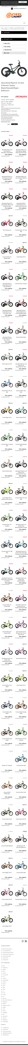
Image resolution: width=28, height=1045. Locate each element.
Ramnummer (5, 959)
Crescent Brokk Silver (21, 337)
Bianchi (4, 969)
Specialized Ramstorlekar (8, 952)
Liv (3, 996)
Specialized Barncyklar (19, 27)
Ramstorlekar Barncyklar (8, 954)
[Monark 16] (7, 758)
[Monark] (11, 376)
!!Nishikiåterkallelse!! (7, 1033)
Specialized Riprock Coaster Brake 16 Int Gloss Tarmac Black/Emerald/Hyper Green (7, 340)
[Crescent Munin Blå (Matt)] (7, 704)
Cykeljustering (6, 1027)
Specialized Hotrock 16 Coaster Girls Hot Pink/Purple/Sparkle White (21, 606)
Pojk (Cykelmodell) (5, 115)
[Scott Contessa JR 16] (7, 356)
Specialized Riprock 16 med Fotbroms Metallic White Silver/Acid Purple (21, 151)
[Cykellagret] (14, 15)
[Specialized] (11, 135)
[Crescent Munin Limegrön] (21, 276)
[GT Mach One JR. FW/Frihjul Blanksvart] (21, 838)
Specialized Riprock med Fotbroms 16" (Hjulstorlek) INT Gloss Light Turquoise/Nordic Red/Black (21, 366)
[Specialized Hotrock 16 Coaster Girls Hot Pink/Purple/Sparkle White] (21, 597)
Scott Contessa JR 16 (7, 363)
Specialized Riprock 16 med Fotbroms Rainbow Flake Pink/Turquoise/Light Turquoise (21, 179)
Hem (2, 27)
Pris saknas (8, 154)
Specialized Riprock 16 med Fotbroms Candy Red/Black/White (7, 178)
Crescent (4, 978)
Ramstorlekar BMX (7, 956)
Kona (4, 992)
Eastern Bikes (5, 980)
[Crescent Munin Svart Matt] (21, 383)
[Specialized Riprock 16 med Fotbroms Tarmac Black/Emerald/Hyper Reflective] (14, 68)
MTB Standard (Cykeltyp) (7, 117)
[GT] (25, 831)
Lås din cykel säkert (7, 1031)
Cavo (4, 976)
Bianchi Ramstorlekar (7, 949)
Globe (4, 989)
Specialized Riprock (5, 29)
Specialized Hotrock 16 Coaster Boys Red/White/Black (21, 579)
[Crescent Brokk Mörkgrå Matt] (21, 436)
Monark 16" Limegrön (7, 765)
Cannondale (5, 974)
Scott (4, 1009)
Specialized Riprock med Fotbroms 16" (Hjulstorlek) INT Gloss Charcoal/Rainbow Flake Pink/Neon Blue (21, 473)
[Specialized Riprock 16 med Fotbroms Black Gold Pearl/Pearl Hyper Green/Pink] (7, 195)
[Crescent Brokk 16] (7, 249)
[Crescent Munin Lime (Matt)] (7, 677)
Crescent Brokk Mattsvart (7, 845)
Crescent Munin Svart (21, 792)
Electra (4, 983)
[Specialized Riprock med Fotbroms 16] (21, 356)
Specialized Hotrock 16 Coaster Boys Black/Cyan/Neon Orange (21, 526)
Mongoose (5, 1001)
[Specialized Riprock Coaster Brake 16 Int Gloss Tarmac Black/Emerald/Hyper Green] (7, 329)
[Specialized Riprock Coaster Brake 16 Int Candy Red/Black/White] (21, 302)
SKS (3, 1014)
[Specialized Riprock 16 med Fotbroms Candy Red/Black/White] (7, 169)
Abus (4, 965)
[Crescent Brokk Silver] (21, 329)
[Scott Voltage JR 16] (21, 249)
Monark (4, 998)
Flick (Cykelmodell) (13, 114)
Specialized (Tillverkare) (6, 118)
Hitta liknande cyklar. (5, 121)
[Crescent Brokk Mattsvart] (7, 838)
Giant (4, 987)
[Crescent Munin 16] (21, 222)
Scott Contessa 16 (7, 230)
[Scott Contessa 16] (7, 222)
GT (3, 991)
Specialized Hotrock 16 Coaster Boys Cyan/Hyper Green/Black (7, 579)
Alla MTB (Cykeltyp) (14, 115)
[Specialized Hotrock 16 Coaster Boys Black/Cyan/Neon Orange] (21, 517)
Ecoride (4, 982)
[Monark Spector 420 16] (21, 731)
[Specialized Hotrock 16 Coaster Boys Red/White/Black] (21, 570)
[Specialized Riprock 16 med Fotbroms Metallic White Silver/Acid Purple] (21, 142)
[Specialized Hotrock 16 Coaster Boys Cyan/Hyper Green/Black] (7, 570)
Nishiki (4, 1003)
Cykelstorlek (5, 958)
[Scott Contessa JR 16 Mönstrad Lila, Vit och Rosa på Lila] (21, 624)
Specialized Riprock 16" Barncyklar (17, 29)
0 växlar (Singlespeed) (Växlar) (8, 120)
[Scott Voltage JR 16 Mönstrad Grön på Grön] (7, 490)
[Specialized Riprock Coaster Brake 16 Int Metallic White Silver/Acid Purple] (21, 195)
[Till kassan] (12, 9)
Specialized (11, 27)
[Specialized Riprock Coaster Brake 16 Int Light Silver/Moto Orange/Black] (7, 276)
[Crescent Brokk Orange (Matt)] (21, 704)
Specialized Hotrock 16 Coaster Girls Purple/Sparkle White (7, 660)
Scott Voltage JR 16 (21, 256)
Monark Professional (7, 1000)
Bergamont (5, 967)
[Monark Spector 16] (7, 517)
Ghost (4, 985)
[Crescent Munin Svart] (21, 784)
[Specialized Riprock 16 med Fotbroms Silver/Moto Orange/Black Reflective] (7, 142)
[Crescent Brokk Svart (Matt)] (7, 731)
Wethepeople (5, 1021)
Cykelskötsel (5, 1029)
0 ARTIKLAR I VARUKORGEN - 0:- (20, 8)
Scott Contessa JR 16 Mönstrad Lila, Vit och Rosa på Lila (21, 633)
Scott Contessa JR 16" (21, 819)
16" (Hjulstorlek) (4, 114)
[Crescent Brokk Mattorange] (7, 784)
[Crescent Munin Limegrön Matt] (7, 436)
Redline (4, 1007)
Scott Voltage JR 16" (7, 872)
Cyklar (6, 27)
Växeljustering (5, 1035)
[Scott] (11, 215)
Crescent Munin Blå (21, 765)
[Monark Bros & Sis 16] (7, 383)
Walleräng (5, 1019)
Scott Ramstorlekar (7, 950)
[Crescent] (25, 215)
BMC (4, 971)
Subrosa (4, 1018)
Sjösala (4, 1010)
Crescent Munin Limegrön (21, 283)
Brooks (4, 973)
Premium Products (6, 1005)
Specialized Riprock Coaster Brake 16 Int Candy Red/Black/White (21, 312)
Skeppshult (5, 1012)
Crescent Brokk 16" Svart (21, 899)
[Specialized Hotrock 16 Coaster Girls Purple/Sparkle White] (7, 651)
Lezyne (4, 994)
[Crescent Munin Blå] (21, 758)
